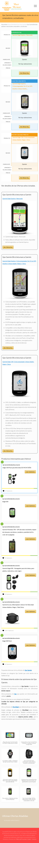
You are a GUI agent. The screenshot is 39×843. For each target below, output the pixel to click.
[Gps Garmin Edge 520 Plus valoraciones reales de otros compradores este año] (28, 791)
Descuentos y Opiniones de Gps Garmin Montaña (10, 798)
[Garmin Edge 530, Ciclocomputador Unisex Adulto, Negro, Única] (19, 400)
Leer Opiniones (30, 472)
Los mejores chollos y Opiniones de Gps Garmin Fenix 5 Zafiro (10, 761)
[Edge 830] (12, 513)
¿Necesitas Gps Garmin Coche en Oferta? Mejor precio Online (10, 742)
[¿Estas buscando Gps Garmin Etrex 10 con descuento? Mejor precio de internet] (10, 772)
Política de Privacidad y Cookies (23, 839)
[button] (35, 6)
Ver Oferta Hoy (24, 73)
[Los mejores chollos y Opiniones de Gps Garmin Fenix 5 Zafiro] (10, 753)
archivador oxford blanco (11, 820)
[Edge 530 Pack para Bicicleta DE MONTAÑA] (12, 479)
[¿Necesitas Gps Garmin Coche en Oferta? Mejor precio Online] (10, 735)
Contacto (34, 839)
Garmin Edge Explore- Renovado (12, 198)
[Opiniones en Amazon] (19, 488)
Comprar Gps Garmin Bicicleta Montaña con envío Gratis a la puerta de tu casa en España (29, 781)
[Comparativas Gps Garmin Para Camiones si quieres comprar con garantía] (28, 735)
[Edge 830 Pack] (12, 652)
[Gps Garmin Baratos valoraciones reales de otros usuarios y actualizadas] (28, 753)
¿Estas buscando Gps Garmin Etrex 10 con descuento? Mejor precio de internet (10, 781)
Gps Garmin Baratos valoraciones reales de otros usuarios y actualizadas (29, 762)
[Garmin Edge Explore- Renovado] (19, 234)
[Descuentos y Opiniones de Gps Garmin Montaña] (10, 791)
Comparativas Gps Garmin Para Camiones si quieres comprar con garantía (29, 743)
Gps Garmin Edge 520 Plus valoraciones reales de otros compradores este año (29, 799)
